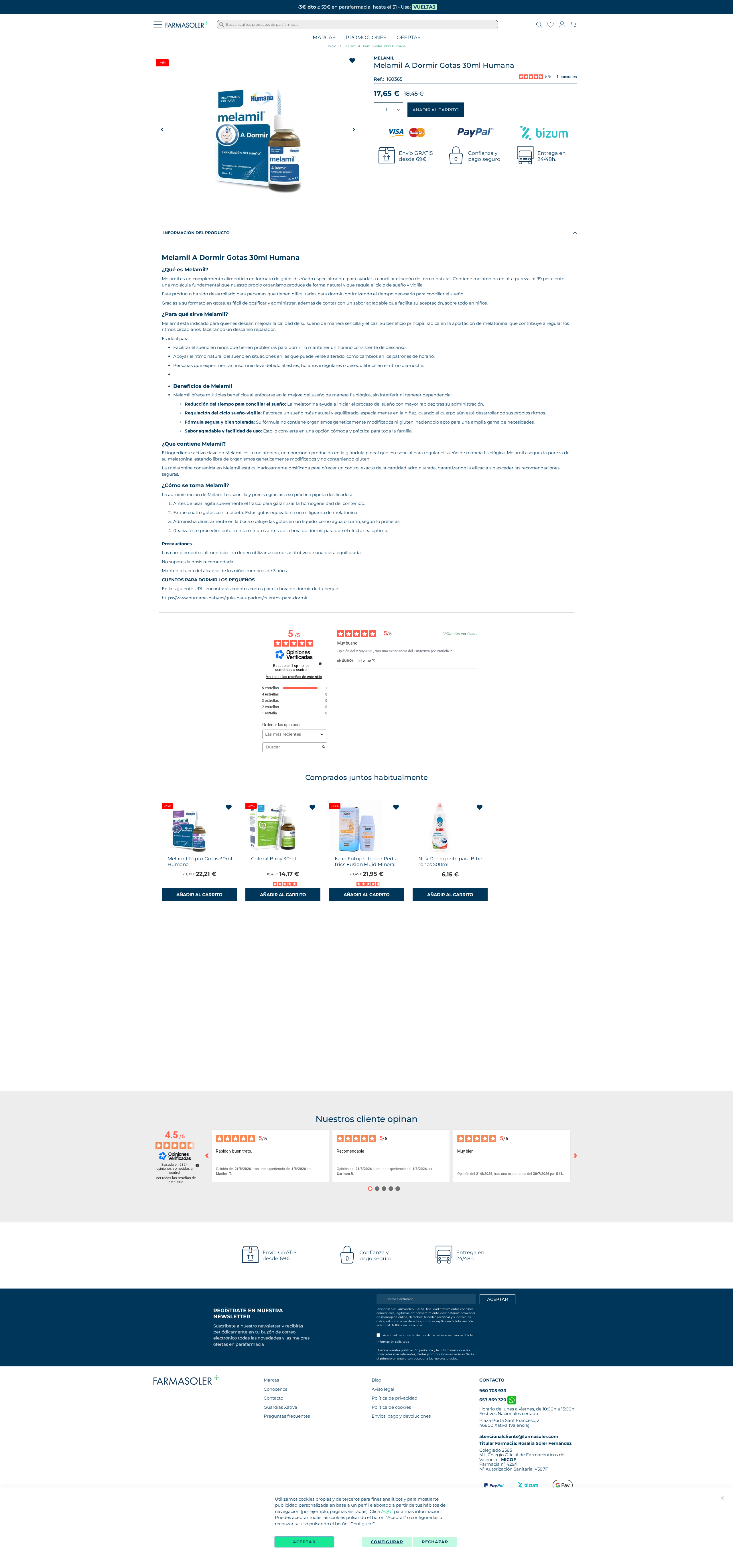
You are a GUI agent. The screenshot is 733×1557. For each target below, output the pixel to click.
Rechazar (435, 1541)
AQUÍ (387, 1511)
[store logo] (186, 24)
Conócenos (275, 1389)
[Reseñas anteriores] (207, 1156)
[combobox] (357, 24)
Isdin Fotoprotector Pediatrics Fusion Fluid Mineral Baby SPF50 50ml (367, 864)
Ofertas (409, 37)
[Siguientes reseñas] (575, 1156)
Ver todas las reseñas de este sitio (294, 677)
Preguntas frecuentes (287, 1416)
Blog (376, 1380)
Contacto (273, 1398)
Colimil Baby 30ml (273, 859)
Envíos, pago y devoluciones (401, 1416)
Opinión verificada (462, 633)
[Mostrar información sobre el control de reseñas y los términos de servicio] (197, 1165)
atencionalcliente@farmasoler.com (518, 1436)
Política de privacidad (407, 1325)
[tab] (366, 232)
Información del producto (196, 232)
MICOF (508, 1459)
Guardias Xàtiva (280, 1407)
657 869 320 (493, 1399)
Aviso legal (383, 1389)
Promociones (366, 37)
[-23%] (189, 851)
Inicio (332, 46)
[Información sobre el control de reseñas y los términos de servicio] (320, 663)
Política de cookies (391, 1407)
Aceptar (304, 1541)
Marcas (324, 37)
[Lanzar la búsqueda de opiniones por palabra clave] (323, 747)
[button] (353, 129)
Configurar (387, 1541)
